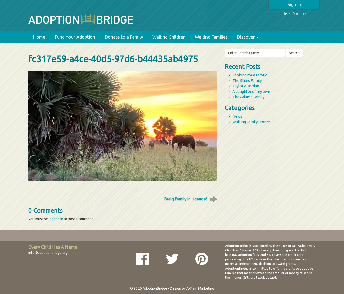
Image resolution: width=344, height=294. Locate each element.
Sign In (294, 4)
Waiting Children (169, 36)
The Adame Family (248, 97)
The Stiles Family (247, 80)
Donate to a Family (124, 36)
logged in (56, 219)
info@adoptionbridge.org (48, 253)
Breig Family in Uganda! (185, 199)
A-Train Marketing (200, 288)
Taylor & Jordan (245, 86)
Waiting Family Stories (251, 122)
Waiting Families (211, 36)
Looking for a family (249, 75)
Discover (246, 36)
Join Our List (294, 14)
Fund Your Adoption (75, 36)
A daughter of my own (251, 91)
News (237, 116)
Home (39, 36)
